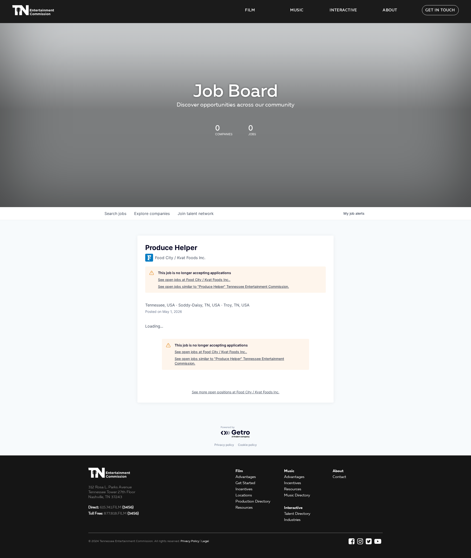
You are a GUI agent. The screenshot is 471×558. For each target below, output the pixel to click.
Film (250, 10)
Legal (205, 541)
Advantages (246, 477)
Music (297, 10)
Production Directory (253, 501)
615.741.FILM (110, 507)
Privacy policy (224, 445)
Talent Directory (297, 513)
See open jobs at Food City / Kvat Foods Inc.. (194, 280)
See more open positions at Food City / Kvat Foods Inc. (235, 392)
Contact (339, 477)
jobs (115, 213)
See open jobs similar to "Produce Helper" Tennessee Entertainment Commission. (223, 286)
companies (152, 213)
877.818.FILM (113, 513)
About (390, 10)
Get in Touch (440, 10)
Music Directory (297, 495)
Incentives (244, 489)
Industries (292, 520)
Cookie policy (247, 445)
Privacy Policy (190, 541)
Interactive (343, 10)
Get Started (245, 483)
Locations (244, 495)
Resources (244, 507)
